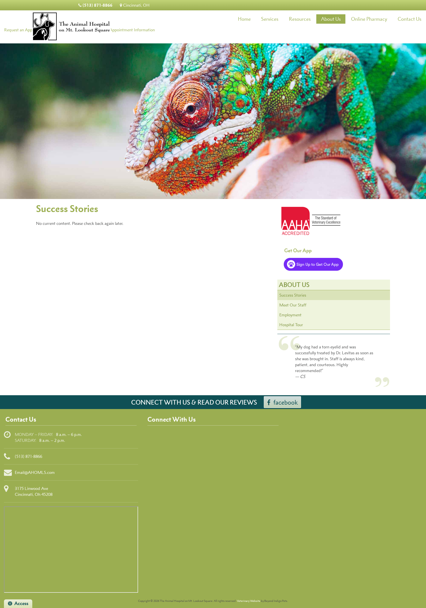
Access (21, 603)
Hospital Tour (291, 324)
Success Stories (292, 295)
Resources (300, 19)
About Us (331, 19)
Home (244, 19)
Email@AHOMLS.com (35, 472)
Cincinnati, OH (136, 5)
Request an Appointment (26, 29)
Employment (290, 314)
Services (269, 19)
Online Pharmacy (369, 19)
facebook (285, 402)
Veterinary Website (248, 601)
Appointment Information (132, 29)
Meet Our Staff (292, 305)
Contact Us (409, 19)
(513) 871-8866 (97, 5)
